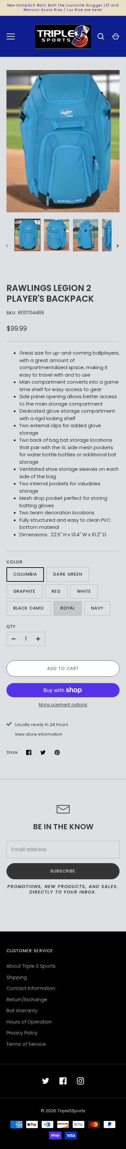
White (84, 591)
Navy (97, 608)
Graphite (24, 591)
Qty (11, 626)
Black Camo (28, 608)
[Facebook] (63, 1081)
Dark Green (67, 574)
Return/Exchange (26, 999)
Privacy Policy (21, 1032)
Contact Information (30, 988)
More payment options (63, 704)
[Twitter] (45, 1081)
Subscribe (63, 871)
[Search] (101, 36)
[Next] (118, 246)
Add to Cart (63, 668)
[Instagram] (80, 1081)
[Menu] (11, 36)
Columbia (25, 574)
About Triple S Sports (31, 966)
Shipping (16, 977)
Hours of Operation (29, 1021)
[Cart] (116, 36)
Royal (67, 608)
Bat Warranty (21, 1010)
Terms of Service (26, 1044)
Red (56, 591)
